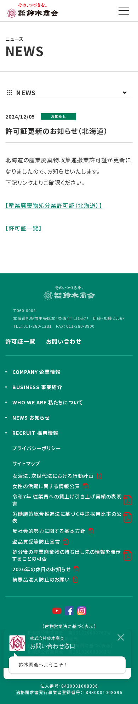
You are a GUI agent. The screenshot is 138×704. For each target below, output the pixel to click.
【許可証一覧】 (23, 228)
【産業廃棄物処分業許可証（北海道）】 (53, 205)
